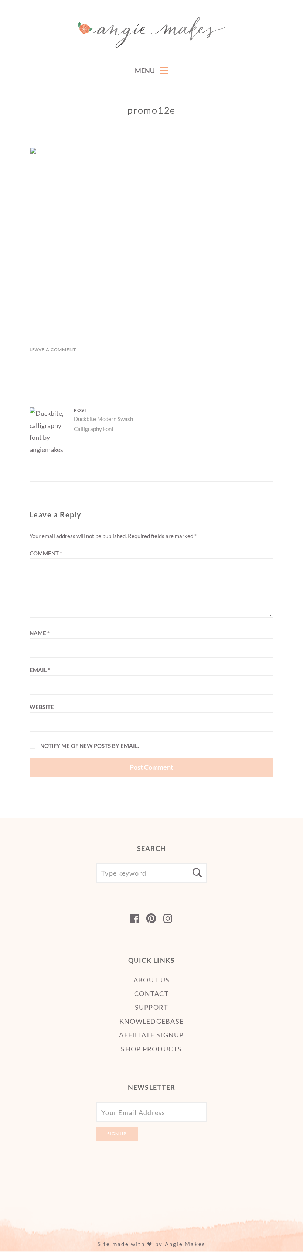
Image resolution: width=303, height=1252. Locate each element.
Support (151, 1007)
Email (40, 670)
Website (42, 707)
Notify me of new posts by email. (89, 745)
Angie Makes (185, 1244)
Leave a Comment (53, 349)
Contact (151, 993)
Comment (46, 553)
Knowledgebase (151, 1021)
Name (40, 633)
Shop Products (151, 1049)
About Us (151, 980)
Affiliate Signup (151, 1035)
